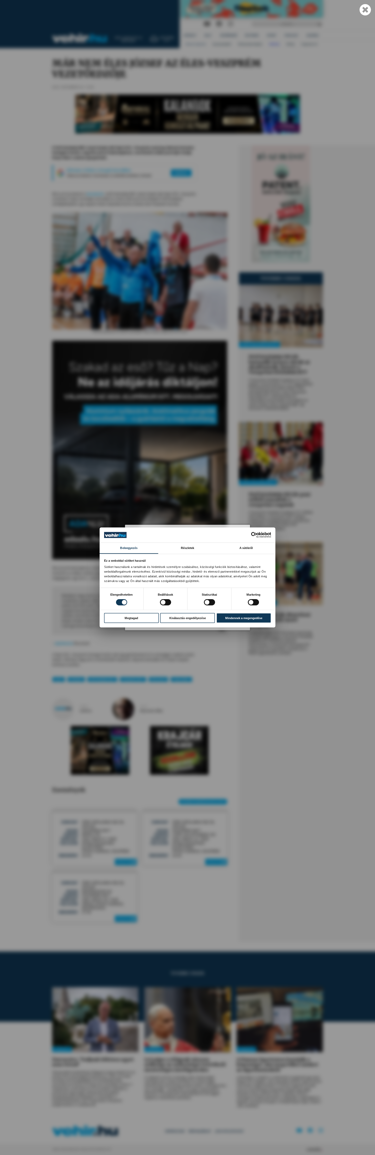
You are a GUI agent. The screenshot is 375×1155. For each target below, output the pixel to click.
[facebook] (219, 24)
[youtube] (207, 24)
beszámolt (95, 194)
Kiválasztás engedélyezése (187, 617)
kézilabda (76, 679)
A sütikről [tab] (246, 548)
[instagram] (230, 24)
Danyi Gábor (181, 679)
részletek (125, 862)
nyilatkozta (64, 643)
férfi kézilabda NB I (102, 679)
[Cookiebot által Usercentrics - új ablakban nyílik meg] (254, 535)
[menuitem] (190, 35)
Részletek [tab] (187, 548)
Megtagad (131, 617)
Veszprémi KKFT (133, 679)
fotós (143, 706)
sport (58, 679)
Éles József (158, 679)
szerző (84, 706)
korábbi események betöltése (202, 801)
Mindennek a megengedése (243, 617)
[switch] (165, 602)
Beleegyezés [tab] (129, 548)
